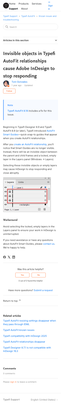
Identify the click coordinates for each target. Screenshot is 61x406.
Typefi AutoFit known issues (18, 330)
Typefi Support (10, 16)
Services (36, 3)
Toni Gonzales (19, 81)
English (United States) (43, 399)
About (24, 8)
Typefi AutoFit (28, 16)
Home (12, 3)
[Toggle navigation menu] (49, 2)
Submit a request (43, 290)
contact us (48, 243)
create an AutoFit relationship (30, 144)
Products (24, 3)
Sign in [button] (50, 7)
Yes (22, 275)
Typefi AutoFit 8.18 (18, 110)
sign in (13, 382)
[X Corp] (9, 257)
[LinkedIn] (13, 257)
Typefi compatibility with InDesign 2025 (25, 335)
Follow (9, 91)
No (38, 275)
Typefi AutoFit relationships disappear (24, 341)
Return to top (10, 300)
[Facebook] (4, 257)
